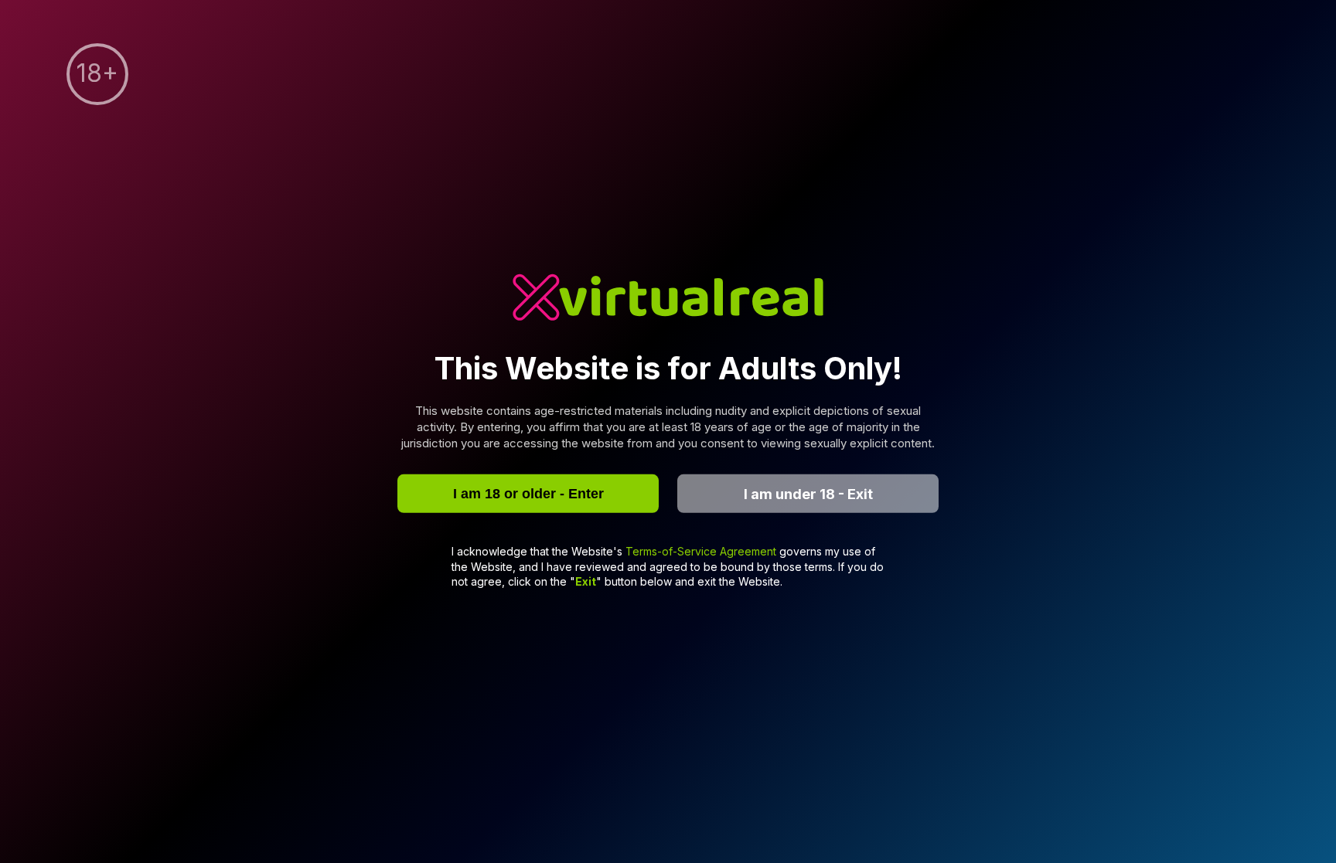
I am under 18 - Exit (808, 493)
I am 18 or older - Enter (528, 493)
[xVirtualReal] (668, 299)
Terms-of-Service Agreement (702, 551)
